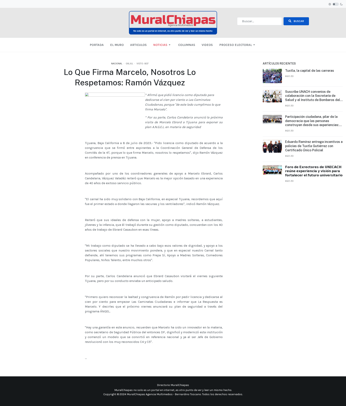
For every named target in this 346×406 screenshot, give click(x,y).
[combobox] (259, 21)
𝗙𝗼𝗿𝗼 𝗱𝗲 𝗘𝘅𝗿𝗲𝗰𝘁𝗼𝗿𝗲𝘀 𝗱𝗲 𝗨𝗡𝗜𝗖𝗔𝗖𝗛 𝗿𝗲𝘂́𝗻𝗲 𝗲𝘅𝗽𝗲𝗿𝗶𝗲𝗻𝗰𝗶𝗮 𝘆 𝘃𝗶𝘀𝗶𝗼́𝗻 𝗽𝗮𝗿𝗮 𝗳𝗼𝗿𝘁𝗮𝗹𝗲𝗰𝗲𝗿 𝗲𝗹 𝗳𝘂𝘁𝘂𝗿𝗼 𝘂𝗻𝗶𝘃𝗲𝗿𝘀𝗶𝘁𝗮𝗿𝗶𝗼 (314, 171)
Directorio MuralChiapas (173, 385)
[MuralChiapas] (173, 22)
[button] (162, 45)
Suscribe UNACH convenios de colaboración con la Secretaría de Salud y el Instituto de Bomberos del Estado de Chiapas (312, 96)
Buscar (298, 21)
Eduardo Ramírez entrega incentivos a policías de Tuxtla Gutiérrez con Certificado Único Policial (314, 146)
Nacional (116, 63)
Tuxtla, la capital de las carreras (309, 71)
